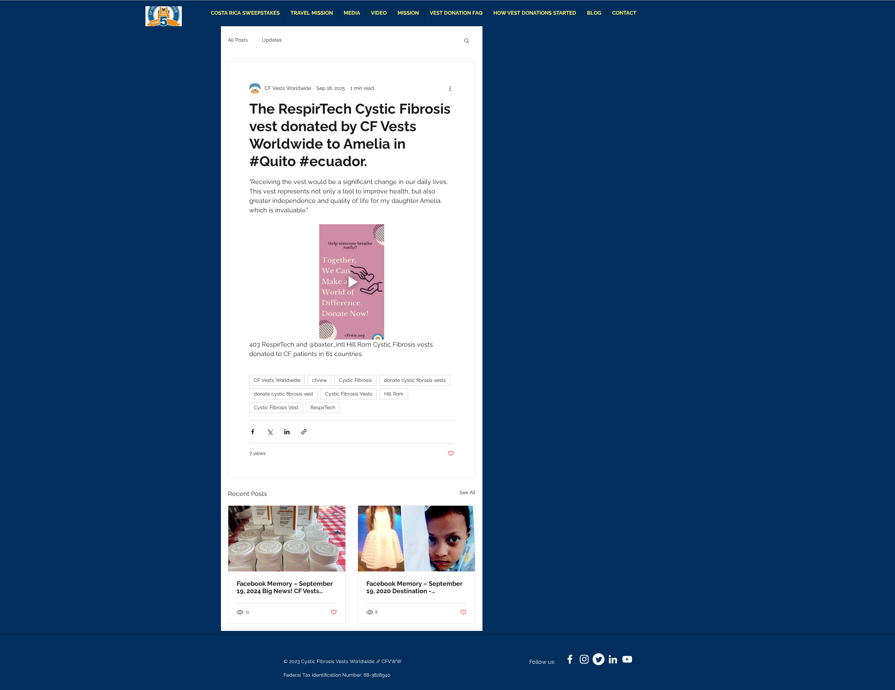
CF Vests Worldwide (277, 380)
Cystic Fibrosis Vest (276, 407)
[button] (466, 40)
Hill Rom (393, 394)
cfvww (319, 380)
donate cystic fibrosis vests (415, 380)
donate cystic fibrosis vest (283, 394)
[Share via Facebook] (252, 431)
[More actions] (450, 88)
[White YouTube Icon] (627, 659)
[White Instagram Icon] (584, 659)
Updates (272, 40)
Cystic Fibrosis (355, 380)
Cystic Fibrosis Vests (348, 394)
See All (467, 492)
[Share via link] (304, 431)
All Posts (238, 40)
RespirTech (322, 407)
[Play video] (351, 282)
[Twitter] (598, 659)
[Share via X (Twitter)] (269, 431)
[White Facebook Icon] (570, 659)
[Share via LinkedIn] (287, 431)
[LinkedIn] (613, 659)
